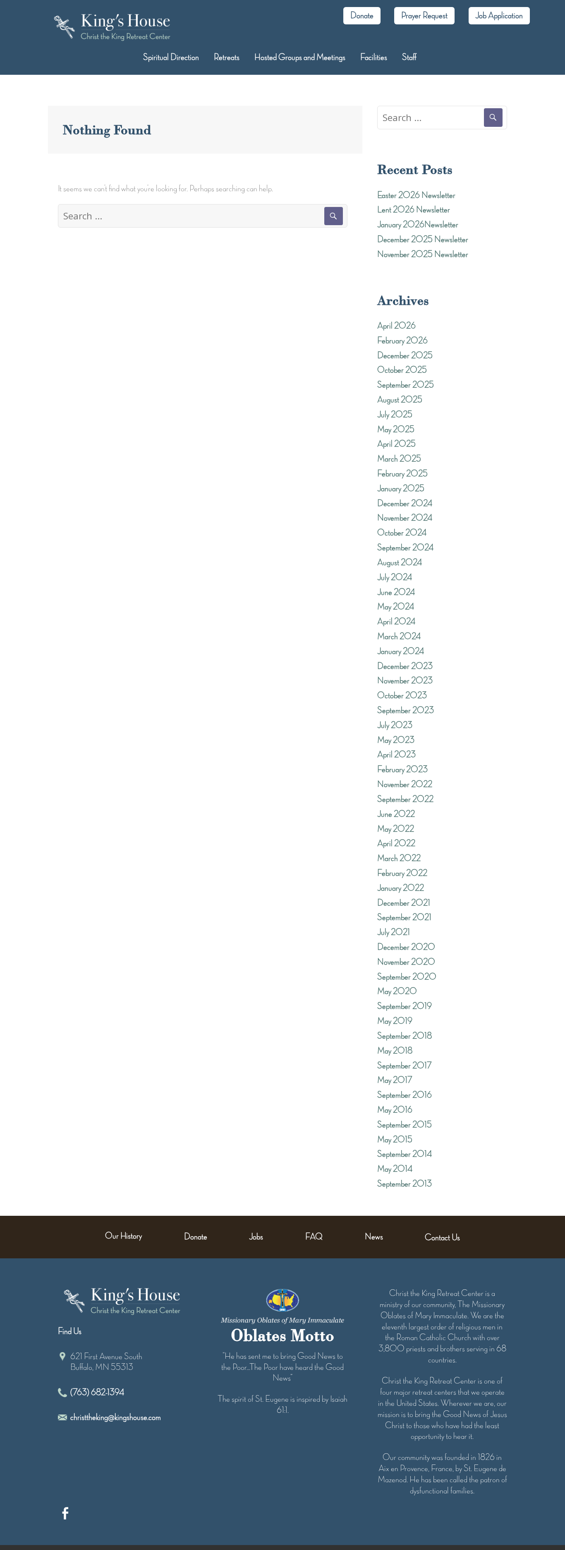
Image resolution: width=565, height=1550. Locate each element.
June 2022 (396, 814)
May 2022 (395, 829)
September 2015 (404, 1124)
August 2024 (399, 562)
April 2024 (396, 621)
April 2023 (396, 754)
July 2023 (394, 725)
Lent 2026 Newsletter (413, 209)
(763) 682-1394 (97, 1392)
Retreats (226, 57)
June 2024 (396, 592)
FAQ (314, 1236)
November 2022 (404, 784)
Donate (361, 15)
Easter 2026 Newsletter (416, 195)
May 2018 (394, 1051)
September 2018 (404, 1036)
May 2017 (394, 1080)
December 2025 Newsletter (422, 239)
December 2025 (405, 355)
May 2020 (397, 991)
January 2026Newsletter (417, 224)
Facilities (373, 57)
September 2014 (404, 1154)
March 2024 (399, 636)
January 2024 (400, 651)
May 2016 (394, 1110)
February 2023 (402, 769)
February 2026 (402, 340)
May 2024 (395, 606)
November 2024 (404, 518)
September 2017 (404, 1065)
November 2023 (405, 680)
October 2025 (402, 370)
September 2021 (404, 917)
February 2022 (402, 873)
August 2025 (399, 399)
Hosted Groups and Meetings (299, 57)
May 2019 (394, 1021)
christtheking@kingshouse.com (115, 1417)
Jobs (256, 1236)
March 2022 (399, 858)
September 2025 (405, 385)
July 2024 (394, 577)
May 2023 (395, 740)
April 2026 (396, 325)
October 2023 (402, 695)
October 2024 (401, 532)
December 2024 (404, 503)
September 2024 (405, 547)
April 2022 (396, 843)
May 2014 (394, 1169)
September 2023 (405, 710)
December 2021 (403, 903)
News (374, 1236)
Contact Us (442, 1237)
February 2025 (402, 473)
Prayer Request (424, 15)
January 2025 (400, 488)
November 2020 (406, 962)
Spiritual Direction (171, 57)
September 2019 (404, 1006)
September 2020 (406, 977)
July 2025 (394, 414)
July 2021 (393, 932)
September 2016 (404, 1095)
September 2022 (405, 799)
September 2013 (404, 1184)
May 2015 (394, 1139)
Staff (409, 57)
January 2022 (400, 888)
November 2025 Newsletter (422, 254)
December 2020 (406, 947)
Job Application (499, 15)
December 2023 (405, 666)
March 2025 (399, 459)
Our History (123, 1236)
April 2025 (396, 444)
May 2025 (395, 429)
